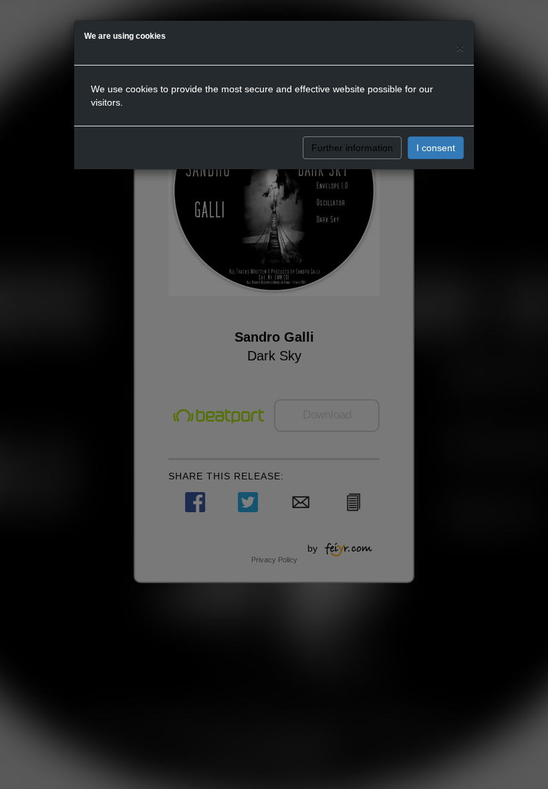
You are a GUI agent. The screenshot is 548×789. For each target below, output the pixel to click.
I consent (435, 147)
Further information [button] (352, 147)
